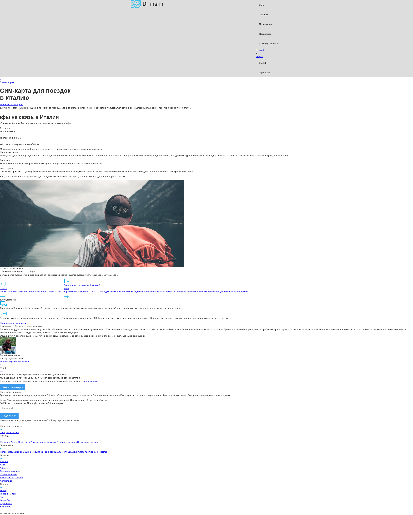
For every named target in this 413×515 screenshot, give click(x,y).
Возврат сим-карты (67, 442)
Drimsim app (12, 432)
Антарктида (6, 481)
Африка (4, 468)
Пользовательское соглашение (16, 451)
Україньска (264, 72)
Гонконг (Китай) (8, 493)
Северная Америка (10, 471)
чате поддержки (89, 381)
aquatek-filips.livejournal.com (15, 361)
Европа (4, 461)
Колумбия (5, 500)
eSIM (261, 5)
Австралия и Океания (11, 477)
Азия (2, 464)
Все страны (6, 506)
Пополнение (265, 24)
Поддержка (265, 34)
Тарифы (263, 14)
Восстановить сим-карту (43, 442)
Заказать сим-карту (12, 387)
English (263, 63)
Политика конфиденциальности (50, 451)
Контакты (102, 451)
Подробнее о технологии (13, 323)
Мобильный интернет (11, 104)
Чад (2, 497)
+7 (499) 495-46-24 (269, 43)
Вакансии (73, 451)
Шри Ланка (6, 503)
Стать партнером (87, 451)
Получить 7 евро (8, 442)
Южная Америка (8, 474)
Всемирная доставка (88, 442)
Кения (3, 490)
